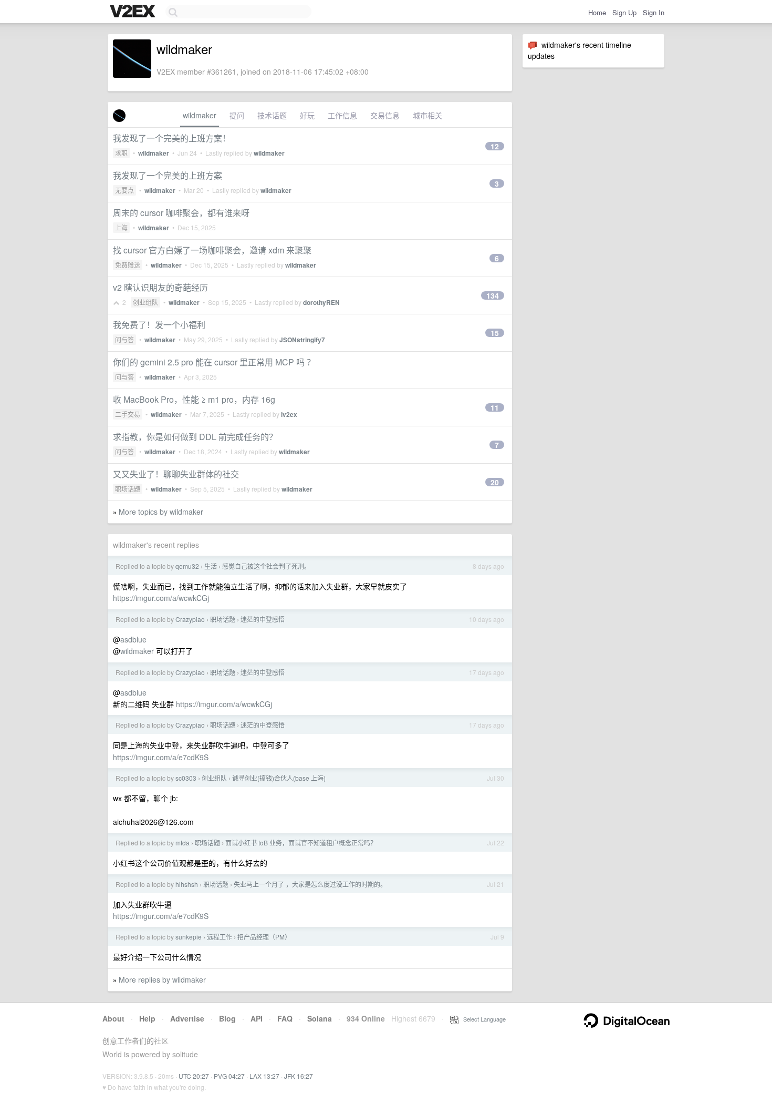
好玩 (307, 115)
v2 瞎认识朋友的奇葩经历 (160, 287)
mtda (182, 842)
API (257, 1018)
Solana (319, 1018)
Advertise (187, 1018)
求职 (121, 152)
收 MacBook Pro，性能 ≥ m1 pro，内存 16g (194, 399)
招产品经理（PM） (264, 936)
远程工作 (219, 936)
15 (495, 333)
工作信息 (342, 115)
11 (495, 407)
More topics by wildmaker (161, 511)
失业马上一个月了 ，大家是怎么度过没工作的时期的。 (310, 884)
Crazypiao (190, 619)
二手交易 (127, 414)
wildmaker (199, 115)
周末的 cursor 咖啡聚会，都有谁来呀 (181, 213)
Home (597, 12)
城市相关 (427, 115)
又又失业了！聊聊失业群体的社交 (176, 474)
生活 (210, 565)
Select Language (482, 1019)
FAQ (285, 1018)
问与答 (124, 339)
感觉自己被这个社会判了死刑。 (266, 565)
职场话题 (127, 488)
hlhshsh (186, 884)
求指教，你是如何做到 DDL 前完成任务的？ (195, 437)
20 (495, 482)
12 (495, 146)
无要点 (124, 190)
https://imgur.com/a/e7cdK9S (160, 757)
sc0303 (185, 777)
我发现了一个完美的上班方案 (167, 175)
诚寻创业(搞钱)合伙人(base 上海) (279, 777)
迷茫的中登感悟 (263, 619)
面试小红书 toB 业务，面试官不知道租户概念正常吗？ (301, 842)
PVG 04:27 (229, 1075)
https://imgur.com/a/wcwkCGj (161, 598)
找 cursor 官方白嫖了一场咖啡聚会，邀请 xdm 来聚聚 (212, 250)
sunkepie (188, 936)
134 (492, 295)
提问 (236, 115)
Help (147, 1018)
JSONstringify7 (302, 339)
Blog (227, 1018)
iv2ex (289, 414)
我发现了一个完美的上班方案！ (172, 138)
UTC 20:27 (194, 1075)
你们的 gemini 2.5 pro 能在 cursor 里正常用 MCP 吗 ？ (214, 362)
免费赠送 (127, 264)
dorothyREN (321, 302)
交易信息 (385, 115)
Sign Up (624, 12)
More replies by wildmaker (162, 979)
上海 (121, 227)
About (113, 1018)
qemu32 (187, 565)
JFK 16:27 (298, 1075)
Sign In (653, 12)
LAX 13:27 (264, 1075)
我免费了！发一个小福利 (159, 325)
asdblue (133, 639)
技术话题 (272, 115)
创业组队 (145, 302)
